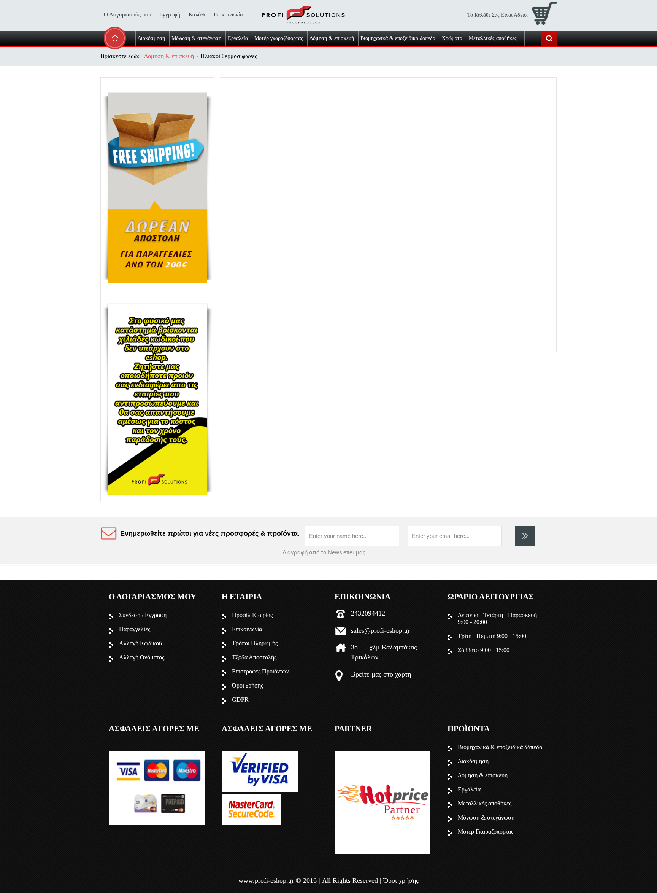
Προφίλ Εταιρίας (252, 615)
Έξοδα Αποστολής (254, 657)
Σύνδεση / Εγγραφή (143, 615)
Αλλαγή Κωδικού (140, 643)
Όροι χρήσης (247, 685)
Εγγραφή (169, 14)
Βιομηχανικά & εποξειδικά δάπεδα (500, 747)
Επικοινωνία (228, 14)
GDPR (240, 699)
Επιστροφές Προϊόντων (260, 671)
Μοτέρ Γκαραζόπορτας (485, 831)
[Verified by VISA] (260, 790)
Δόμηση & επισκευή (483, 775)
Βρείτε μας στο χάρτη (381, 674)
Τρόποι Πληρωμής (255, 643)
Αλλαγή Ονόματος (141, 657)
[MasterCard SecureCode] (251, 823)
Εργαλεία (469, 789)
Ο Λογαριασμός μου (127, 14)
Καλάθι (197, 14)
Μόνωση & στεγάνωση (486, 817)
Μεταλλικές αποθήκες (484, 803)
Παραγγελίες (134, 629)
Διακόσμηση (473, 761)
